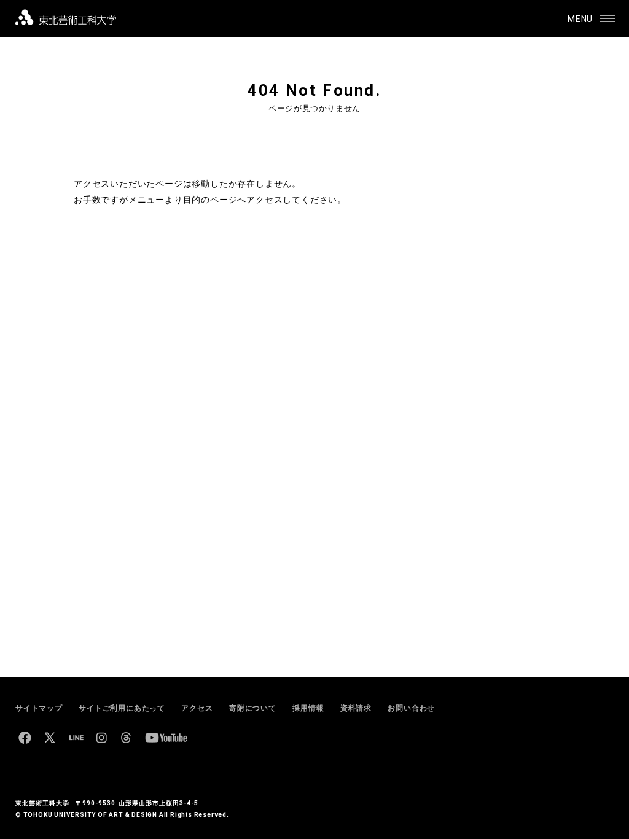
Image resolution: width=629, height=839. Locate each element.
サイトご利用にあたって (122, 708)
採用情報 (308, 708)
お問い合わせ (411, 708)
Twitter (50, 738)
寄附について (252, 708)
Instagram (101, 738)
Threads (126, 738)
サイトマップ (39, 708)
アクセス (197, 708)
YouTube (166, 738)
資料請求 (356, 708)
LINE (76, 738)
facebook (24, 738)
